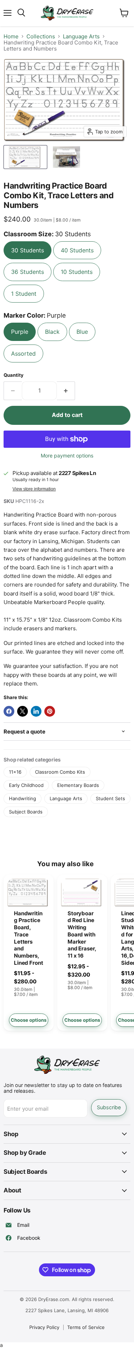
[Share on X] (22, 711)
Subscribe (109, 1107)
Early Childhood (26, 785)
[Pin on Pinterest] (49, 711)
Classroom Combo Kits (60, 772)
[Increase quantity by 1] (66, 390)
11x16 (15, 772)
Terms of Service (86, 1327)
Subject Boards (26, 812)
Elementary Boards (78, 785)
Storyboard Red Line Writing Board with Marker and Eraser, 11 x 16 (82, 934)
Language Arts (81, 36)
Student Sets (110, 798)
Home (11, 36)
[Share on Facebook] (9, 711)
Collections (40, 36)
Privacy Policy (44, 1327)
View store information (34, 489)
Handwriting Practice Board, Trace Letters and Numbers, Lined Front (28, 938)
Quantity (14, 375)
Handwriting (22, 798)
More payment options (67, 456)
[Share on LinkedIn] (36, 711)
